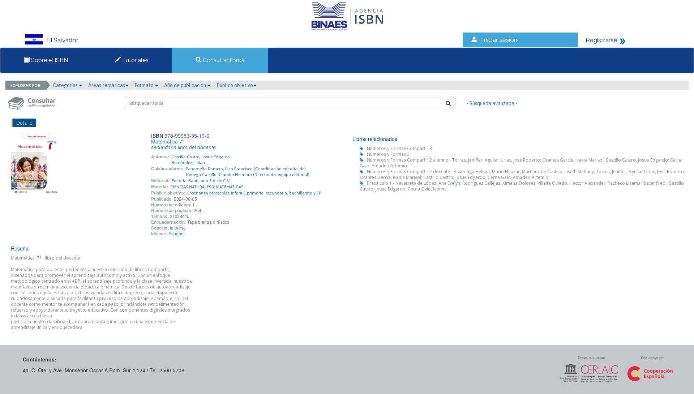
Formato (144, 85)
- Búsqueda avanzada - (491, 103)
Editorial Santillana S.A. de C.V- (201, 180)
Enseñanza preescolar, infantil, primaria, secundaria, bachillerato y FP (254, 193)
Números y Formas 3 (388, 154)
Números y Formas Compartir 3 (399, 148)
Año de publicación (185, 85)
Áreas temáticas (106, 85)
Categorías (66, 85)
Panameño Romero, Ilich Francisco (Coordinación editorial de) (246, 168)
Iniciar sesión (499, 39)
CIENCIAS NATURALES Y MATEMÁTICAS (206, 186)
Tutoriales (135, 60)
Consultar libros (222, 60)
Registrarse (601, 40)
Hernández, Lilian (188, 162)
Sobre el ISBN (49, 60)
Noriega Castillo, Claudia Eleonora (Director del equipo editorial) (247, 174)
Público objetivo (235, 85)
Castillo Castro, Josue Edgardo (200, 156)
